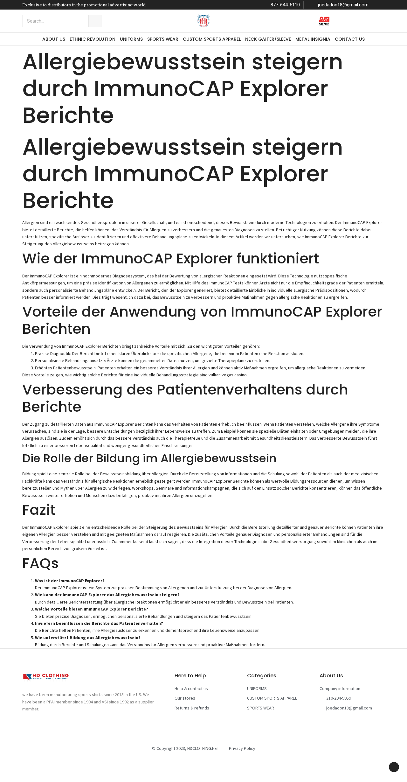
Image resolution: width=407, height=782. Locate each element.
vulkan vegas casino (228, 375)
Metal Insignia (312, 39)
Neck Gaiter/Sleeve (268, 39)
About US (53, 39)
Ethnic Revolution (92, 39)
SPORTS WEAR (162, 39)
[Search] (95, 21)
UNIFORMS (131, 39)
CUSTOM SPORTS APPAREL (212, 39)
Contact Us (350, 39)
